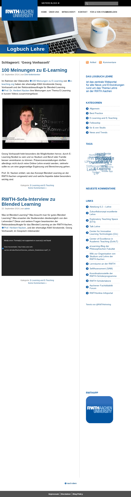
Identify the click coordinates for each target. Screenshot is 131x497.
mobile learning (109, 166)
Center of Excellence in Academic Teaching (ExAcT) (104, 240)
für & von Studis (99, 12)
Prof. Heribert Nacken (15, 227)
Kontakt (82, 12)
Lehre (91, 169)
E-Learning (101, 169)
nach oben (72, 483)
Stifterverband (97, 165)
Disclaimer (66, 494)
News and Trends (98, 132)
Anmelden (111, 12)
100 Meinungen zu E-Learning (34, 70)
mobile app (106, 172)
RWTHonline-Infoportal (101, 293)
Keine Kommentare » (37, 188)
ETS (103, 168)
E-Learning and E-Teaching (42, 185)
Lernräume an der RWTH (102, 263)
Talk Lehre (95, 226)
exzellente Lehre (105, 155)
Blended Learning (104, 160)
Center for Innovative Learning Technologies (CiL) (104, 232)
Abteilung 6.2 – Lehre (100, 206)
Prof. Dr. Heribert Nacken (17, 90)
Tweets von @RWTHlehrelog (98, 304)
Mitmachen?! (68, 12)
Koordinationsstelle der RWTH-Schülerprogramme (103, 274)
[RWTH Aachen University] (20, 19)
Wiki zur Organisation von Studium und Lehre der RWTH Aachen (103, 256)
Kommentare (109, 62)
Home (44, 12)
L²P (95, 174)
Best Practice (96, 113)
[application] (37, 256)
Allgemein (95, 108)
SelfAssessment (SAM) (101, 268)
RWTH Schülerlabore (100, 281)
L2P (87, 161)
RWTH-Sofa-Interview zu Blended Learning (28, 202)
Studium (95, 171)
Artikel (93, 62)
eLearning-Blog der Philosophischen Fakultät (102, 247)
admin (27, 209)
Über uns (54, 12)
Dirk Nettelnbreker (32, 74)
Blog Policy (78, 494)
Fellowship (95, 123)
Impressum (54, 494)
